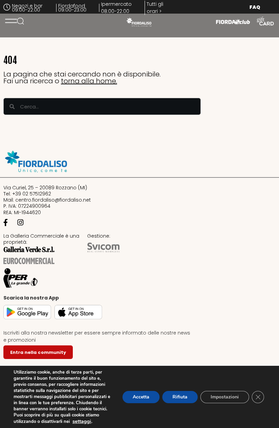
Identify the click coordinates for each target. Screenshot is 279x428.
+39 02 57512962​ (31, 193)
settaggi (81, 421)
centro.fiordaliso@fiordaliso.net (53, 199)
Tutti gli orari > (155, 8)
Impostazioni (225, 397)
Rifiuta (180, 397)
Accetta (141, 397)
